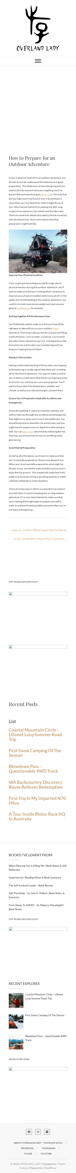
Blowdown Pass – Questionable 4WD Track (33, 768)
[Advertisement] (38, 105)
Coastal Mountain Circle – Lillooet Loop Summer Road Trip (35, 735)
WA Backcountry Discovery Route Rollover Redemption (36, 784)
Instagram (48, 1148)
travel (55, 328)
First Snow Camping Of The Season (35, 753)
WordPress (50, 1168)
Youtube (46, 1153)
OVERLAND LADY (30, 1163)
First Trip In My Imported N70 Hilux (37, 800)
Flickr (28, 1153)
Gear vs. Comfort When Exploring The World (37, 530)
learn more (28, 431)
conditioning (23, 308)
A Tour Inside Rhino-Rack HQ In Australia (40, 538)
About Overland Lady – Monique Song (38, 1142)
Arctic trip (46, 194)
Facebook (27, 1148)
